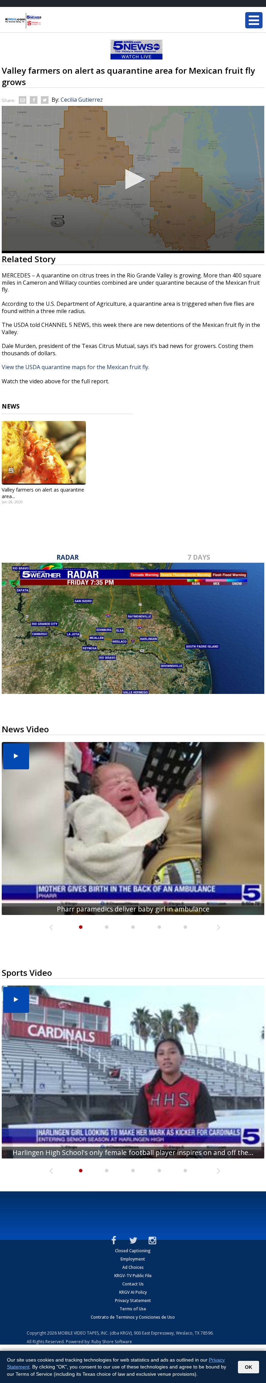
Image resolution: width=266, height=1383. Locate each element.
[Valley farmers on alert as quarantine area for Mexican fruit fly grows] (44, 453)
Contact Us (133, 1284)
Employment (133, 1259)
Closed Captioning (133, 1251)
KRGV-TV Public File (133, 1276)
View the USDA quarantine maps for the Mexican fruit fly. (75, 367)
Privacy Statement (133, 1300)
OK (248, 1367)
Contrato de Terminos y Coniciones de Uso (133, 1317)
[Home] (46, 20)
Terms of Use (132, 1309)
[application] (133, 179)
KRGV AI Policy (133, 1292)
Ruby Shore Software (111, 1342)
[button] (133, 179)
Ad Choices (133, 1267)
